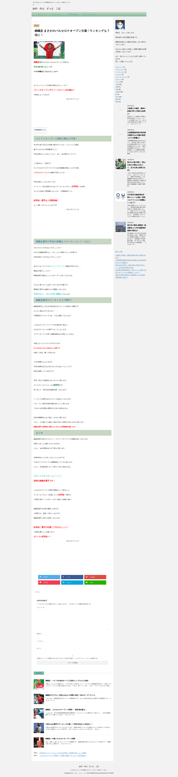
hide (43, 130)
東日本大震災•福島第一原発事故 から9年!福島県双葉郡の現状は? (136, 227)
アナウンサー (119, 69)
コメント (40, 607)
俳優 (116, 87)
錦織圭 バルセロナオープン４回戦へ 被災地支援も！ (66, 709)
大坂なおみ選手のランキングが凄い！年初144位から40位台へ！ (69, 724)
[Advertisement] (72, 113)
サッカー (118, 74)
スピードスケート (121, 77)
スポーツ (118, 79)
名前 (39, 633)
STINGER (111, 773)
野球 (116, 101)
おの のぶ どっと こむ (47, 8)
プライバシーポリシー (89, 14)
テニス (38, 592)
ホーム (40, 14)
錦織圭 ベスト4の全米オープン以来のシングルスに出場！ (67, 680)
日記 (116, 96)
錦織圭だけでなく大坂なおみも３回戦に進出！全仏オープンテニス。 (71, 695)
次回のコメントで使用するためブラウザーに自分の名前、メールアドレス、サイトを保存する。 (68, 658)
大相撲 (117, 92)
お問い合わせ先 (73, 14)
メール (40, 641)
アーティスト (119, 72)
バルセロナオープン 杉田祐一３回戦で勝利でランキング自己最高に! (63, 755)
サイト (39, 648)
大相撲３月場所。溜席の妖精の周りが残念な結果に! (136, 111)
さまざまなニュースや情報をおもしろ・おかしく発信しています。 (89, 770)
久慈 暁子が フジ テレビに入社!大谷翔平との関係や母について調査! (62, 753)
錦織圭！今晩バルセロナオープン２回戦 (60, 738)
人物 (116, 84)
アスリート (119, 67)
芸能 (116, 99)
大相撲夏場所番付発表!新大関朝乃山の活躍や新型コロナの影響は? (136, 135)
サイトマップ (56, 14)
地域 (116, 89)
